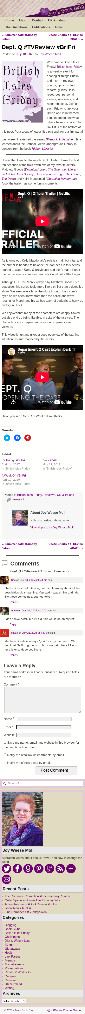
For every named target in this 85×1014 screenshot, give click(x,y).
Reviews (49, 494)
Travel (59, 27)
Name (9, 719)
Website (9, 735)
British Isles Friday (69, 66)
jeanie (14, 610)
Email (9, 727)
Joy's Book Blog (24, 1010)
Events (9, 944)
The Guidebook (16, 27)
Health (9, 952)
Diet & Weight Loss (18, 940)
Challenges (12, 936)
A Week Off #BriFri (14, 475)
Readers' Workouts (18, 972)
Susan (14, 632)
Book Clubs (12, 929)
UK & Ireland (57, 20)
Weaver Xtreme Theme (67, 1010)
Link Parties (13, 956)
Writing (9, 988)
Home (9, 20)
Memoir (10, 960)
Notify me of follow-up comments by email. (36, 755)
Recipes (10, 976)
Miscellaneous (14, 964)
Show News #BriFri (18, 908)
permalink (18, 499)
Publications (41, 27)
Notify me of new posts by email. (29, 762)
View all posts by (51, 527)
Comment (11, 684)
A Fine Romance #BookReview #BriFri (31, 904)
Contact (37, 20)
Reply (14, 602)
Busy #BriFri (50, 460)
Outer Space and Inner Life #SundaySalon (33, 900)
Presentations (14, 968)
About (23, 20)
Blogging (10, 925)
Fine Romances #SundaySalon (26, 912)
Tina (13, 580)
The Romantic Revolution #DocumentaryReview (37, 896)
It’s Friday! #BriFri (13, 460)
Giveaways (12, 948)
